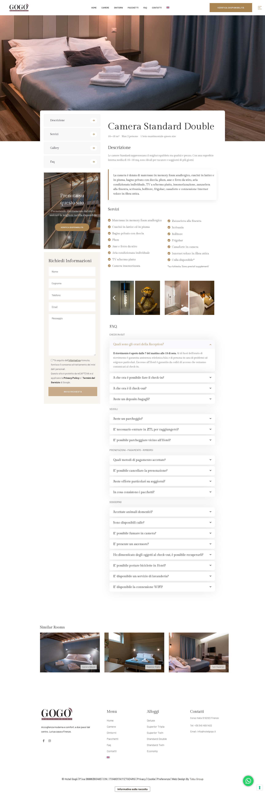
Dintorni (111, 732)
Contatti (112, 751)
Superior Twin (155, 732)
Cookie (151, 779)
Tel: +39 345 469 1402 (201, 725)
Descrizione (57, 120)
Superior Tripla (155, 726)
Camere (111, 726)
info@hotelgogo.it (206, 731)
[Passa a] (125, 757)
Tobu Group (196, 779)
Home (110, 720)
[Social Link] (43, 740)
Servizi (54, 134)
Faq (52, 161)
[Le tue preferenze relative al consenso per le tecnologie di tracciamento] (260, 788)
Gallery (54, 148)
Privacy (141, 779)
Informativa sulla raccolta (132, 789)
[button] (114, 298)
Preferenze (163, 779)
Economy (152, 751)
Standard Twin (155, 745)
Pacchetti (112, 738)
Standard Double (157, 738)
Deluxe (151, 720)
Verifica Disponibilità (72, 227)
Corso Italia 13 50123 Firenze (204, 717)
